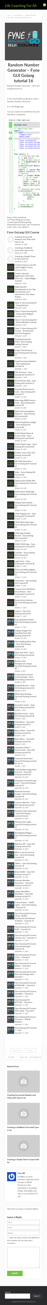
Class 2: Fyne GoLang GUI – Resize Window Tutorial (26, 321)
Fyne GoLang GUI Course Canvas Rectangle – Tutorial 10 (25, 946)
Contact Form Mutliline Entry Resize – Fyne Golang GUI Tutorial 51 (25, 591)
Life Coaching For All (21, 6)
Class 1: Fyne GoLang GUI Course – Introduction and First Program (26, 331)
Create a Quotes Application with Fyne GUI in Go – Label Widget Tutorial (25, 277)
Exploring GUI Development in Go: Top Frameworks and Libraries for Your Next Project (25, 292)
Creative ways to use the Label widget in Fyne (25, 266)
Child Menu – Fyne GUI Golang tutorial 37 (24, 723)
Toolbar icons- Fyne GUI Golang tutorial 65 (25, 453)
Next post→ (30, 1050)
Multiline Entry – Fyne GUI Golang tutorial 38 (24, 714)
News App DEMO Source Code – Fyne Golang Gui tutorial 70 (25, 403)
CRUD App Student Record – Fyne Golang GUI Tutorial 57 (24, 535)
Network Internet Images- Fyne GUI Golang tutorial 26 (25, 794)
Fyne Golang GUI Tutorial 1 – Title (26, 1029)
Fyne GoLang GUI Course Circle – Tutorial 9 (25, 956)
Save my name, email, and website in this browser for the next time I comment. (23, 1240)
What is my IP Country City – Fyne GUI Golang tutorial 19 (24, 855)
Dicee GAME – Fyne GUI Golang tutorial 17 (25, 873)
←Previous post (16, 1050)
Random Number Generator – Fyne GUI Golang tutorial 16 (24, 883)
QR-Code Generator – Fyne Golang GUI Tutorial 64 (26, 463)
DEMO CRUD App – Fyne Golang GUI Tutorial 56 (25, 545)
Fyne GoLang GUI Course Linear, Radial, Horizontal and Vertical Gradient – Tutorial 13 (25, 917)
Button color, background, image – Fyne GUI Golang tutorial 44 (25, 665)
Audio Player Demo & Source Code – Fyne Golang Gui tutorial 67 (24, 435)
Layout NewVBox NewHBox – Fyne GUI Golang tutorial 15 (24, 894)
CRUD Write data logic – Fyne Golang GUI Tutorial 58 (26, 524)
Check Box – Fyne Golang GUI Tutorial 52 (25, 581)
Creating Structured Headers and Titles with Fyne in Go (25, 239)
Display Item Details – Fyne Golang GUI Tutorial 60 (26, 505)
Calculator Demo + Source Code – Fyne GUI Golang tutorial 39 (25, 750)
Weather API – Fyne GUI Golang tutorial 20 (25, 845)
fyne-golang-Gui (36, 1057)
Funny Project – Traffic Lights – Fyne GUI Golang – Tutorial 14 (25, 905)
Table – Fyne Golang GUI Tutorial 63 (25, 473)
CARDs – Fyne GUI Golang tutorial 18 (26, 864)
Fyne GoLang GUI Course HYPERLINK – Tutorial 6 (25, 984)
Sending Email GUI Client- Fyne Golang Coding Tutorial (23, 342)
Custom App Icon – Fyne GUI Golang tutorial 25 (25, 803)
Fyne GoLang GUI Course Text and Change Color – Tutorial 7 (25, 974)
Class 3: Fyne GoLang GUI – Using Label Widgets (26, 312)
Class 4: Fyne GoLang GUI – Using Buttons (26, 304)
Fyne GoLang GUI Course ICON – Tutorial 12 (25, 928)
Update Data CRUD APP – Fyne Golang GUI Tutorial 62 (26, 483)
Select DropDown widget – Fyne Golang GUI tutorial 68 (25, 424)
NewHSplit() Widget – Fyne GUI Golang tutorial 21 (25, 835)
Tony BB (11, 1057)
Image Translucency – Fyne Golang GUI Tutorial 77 (26, 353)
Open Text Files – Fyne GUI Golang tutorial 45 (24, 653)
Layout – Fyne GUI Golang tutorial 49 (23, 612)
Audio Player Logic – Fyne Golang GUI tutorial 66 (26, 445)
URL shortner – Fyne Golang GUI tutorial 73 (24, 373)
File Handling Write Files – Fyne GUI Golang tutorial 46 (25, 644)
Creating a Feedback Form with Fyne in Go (24, 249)
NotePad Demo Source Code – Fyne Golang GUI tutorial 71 (25, 391)
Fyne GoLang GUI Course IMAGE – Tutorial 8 (25, 964)
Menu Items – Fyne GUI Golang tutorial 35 (25, 731)
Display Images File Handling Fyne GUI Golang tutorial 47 (23, 633)
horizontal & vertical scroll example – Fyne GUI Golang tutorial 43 (24, 677)
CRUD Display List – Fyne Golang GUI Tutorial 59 (25, 515)
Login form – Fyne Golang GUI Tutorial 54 (24, 562)
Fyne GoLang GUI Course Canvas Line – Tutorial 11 (25, 936)
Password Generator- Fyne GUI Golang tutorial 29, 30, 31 (25, 761)
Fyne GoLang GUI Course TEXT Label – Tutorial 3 (25, 1009)
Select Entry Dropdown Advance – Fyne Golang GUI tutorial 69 (25, 414)
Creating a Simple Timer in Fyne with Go (25, 257)
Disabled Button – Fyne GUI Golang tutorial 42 (25, 686)
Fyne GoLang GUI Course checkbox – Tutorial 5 (25, 992)
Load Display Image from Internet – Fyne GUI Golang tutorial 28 (25, 772)
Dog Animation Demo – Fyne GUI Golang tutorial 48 (25, 622)
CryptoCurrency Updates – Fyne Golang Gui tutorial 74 (25, 363)
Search (8, 1292)
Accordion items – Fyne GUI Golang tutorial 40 (25, 706)
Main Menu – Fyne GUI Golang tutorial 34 (24, 740)
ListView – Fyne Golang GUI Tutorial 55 (25, 553)
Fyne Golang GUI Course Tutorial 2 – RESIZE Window (25, 1019)
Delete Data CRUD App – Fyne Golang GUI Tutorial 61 (26, 494)
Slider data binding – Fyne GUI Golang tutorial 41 (25, 696)
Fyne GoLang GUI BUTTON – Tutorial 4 (23, 1001)
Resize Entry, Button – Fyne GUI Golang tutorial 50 (25, 602)
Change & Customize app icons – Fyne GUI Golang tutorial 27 (25, 783)
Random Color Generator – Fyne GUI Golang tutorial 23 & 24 (26, 813)
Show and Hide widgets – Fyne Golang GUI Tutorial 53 (26, 572)
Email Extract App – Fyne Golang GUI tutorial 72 (25, 382)
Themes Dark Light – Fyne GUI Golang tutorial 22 (25, 824)
